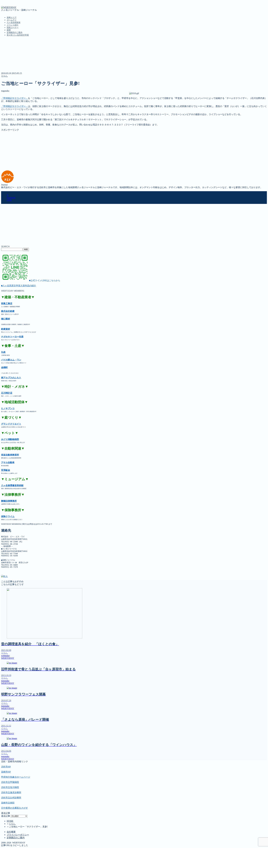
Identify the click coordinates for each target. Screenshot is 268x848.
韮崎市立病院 (8, 803)
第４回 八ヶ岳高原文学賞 (18, 35)
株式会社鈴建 (8, 311)
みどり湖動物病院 (10, 439)
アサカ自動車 (8, 462)
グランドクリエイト (11, 424)
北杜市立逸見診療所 (11, 792)
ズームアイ (11, 20)
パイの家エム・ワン (11, 360)
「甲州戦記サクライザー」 (14, 98)
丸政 (3, 352)
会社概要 (11, 832)
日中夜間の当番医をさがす (14, 808)
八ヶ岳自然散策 (13, 22)
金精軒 (4, 367)
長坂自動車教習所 (10, 455)
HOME (10, 821)
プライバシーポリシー (18, 835)
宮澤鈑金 (5, 470)
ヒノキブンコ (8, 408)
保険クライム (8, 516)
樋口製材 (5, 319)
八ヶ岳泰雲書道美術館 (12, 485)
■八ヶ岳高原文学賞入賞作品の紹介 (18, 285)
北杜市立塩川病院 (10, 787)
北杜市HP (6, 766)
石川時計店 (6, 393)
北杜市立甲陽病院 (10, 782)
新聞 (9, 30)
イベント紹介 (12, 25)
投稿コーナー (12, 27)
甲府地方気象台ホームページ (15, 777)
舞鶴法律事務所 (9, 501)
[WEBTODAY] (8, 7)
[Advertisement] (85, 150)
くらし (4, 76)
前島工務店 (6, 303)
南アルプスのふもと (11, 377)
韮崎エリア (11, 17)
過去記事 (5, 816)
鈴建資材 (5, 329)
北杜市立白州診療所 (11, 797)
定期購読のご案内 (14, 32)
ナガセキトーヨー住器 (12, 336)
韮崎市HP (6, 772)
